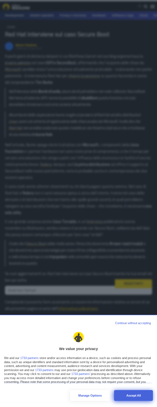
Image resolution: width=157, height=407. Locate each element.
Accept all (133, 395)
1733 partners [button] (29, 358)
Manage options (90, 395)
